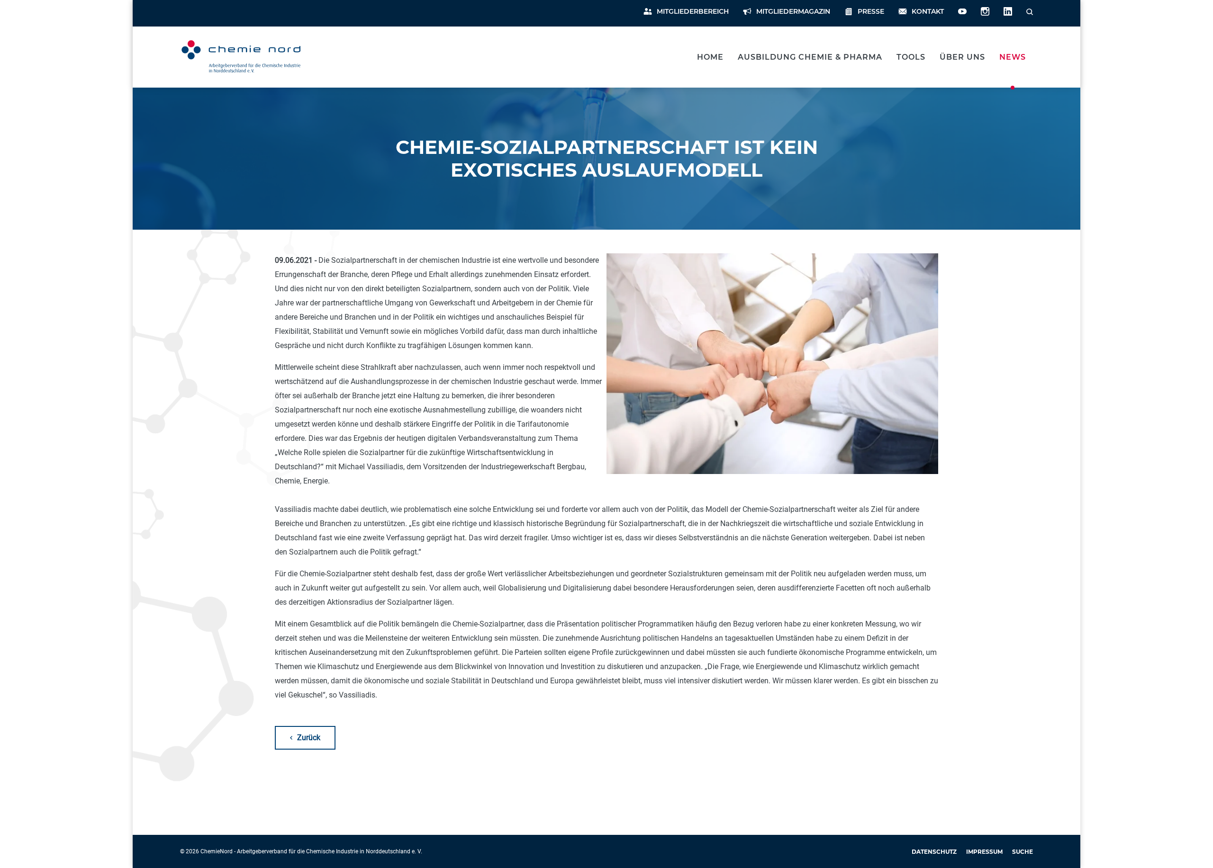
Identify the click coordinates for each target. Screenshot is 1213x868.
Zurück (308, 737)
